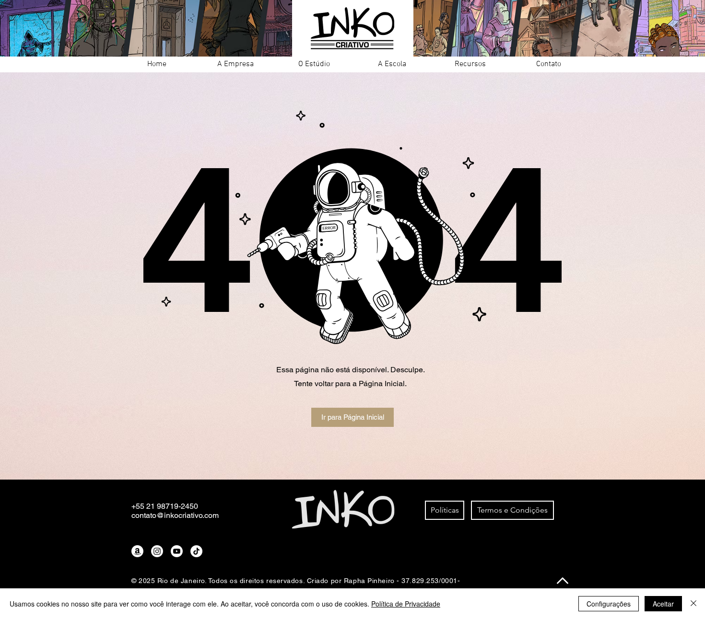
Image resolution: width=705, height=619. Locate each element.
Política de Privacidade (405, 603)
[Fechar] (693, 603)
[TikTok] (196, 551)
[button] (235, 64)
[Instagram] (157, 551)
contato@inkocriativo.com (175, 515)
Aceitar (663, 603)
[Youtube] (177, 551)
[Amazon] (137, 551)
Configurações (609, 603)
